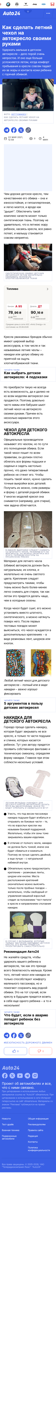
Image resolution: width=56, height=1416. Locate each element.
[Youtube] (20, 1075)
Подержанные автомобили (9, 1137)
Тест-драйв (8, 1124)
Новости (6, 1118)
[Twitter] (12, 1075)
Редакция (33, 1136)
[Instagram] (35, 1075)
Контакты (33, 1142)
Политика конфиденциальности (39, 1149)
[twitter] (21, 130)
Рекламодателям (37, 1124)
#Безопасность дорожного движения (30, 1042)
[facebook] (14, 130)
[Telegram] (27, 1075)
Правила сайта (35, 1130)
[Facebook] (5, 1075)
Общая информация (38, 1118)
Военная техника (10, 1130)
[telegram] (6, 130)
